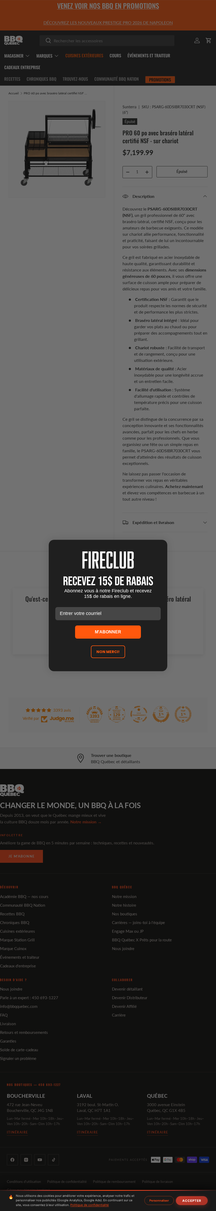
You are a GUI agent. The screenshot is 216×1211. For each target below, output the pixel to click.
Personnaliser (159, 1200)
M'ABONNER (108, 632)
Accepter (191, 1201)
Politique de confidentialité (89, 1205)
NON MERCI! (108, 651)
